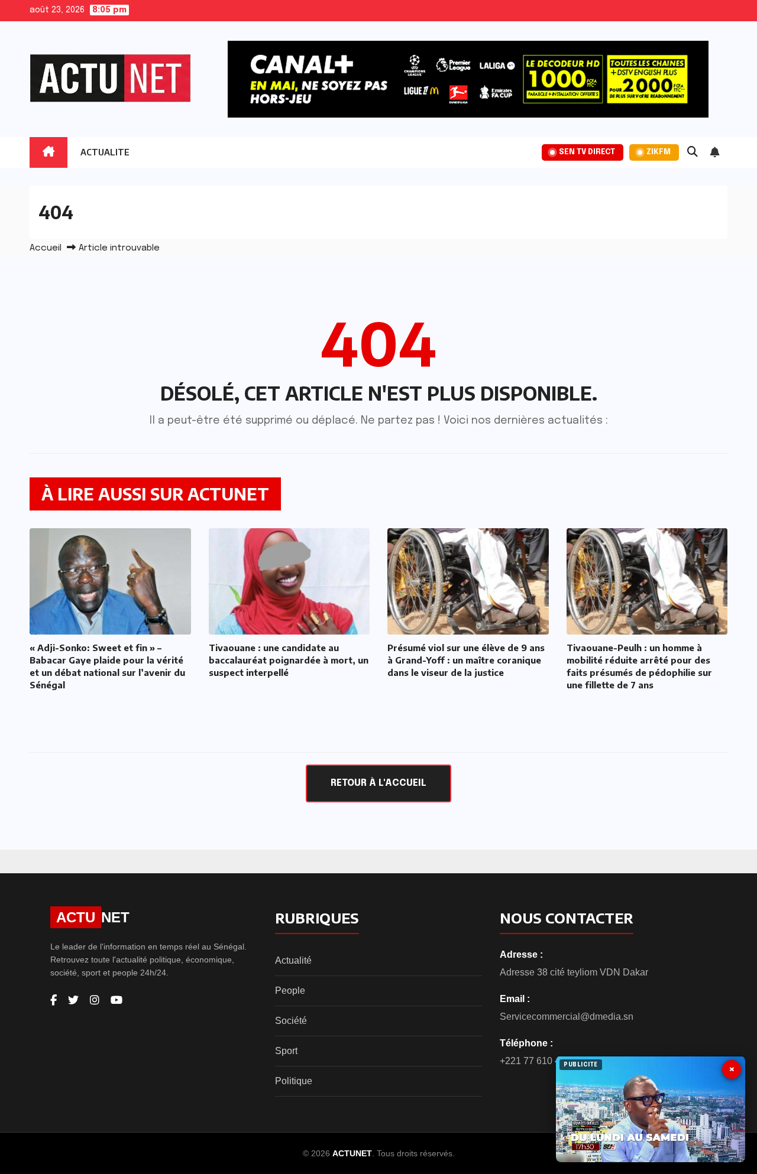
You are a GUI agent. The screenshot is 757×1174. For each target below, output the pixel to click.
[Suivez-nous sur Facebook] (53, 1000)
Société (291, 1021)
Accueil (46, 248)
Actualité (293, 960)
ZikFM (658, 152)
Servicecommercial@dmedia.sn (566, 1017)
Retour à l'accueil (378, 783)
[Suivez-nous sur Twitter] (73, 1000)
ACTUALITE (105, 152)
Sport (286, 1051)
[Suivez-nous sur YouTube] (116, 1000)
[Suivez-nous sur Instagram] (94, 1000)
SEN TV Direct (587, 152)
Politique (293, 1081)
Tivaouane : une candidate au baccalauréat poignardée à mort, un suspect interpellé (288, 660)
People (290, 991)
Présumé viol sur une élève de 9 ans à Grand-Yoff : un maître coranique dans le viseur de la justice (466, 660)
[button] (692, 152)
